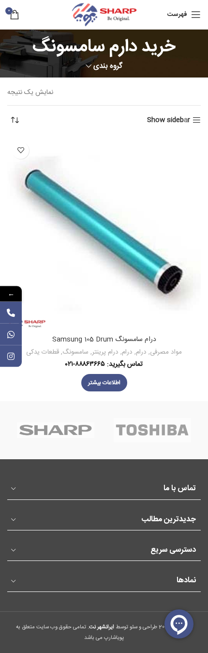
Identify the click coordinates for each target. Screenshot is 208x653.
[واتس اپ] (11, 334)
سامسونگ (75, 352)
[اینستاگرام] (11, 356)
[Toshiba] (152, 430)
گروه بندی (107, 66)
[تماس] (11, 313)
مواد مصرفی (166, 352)
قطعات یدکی (42, 352)
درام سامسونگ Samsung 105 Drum (104, 339)
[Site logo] (104, 15)
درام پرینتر (105, 352)
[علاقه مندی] (20, 150)
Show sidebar (168, 120)
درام (141, 352)
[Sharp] (55, 430)
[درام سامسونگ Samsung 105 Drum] (104, 234)
